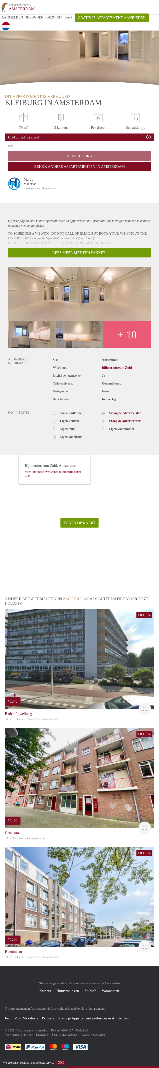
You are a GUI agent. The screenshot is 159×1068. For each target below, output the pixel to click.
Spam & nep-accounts (64, 1034)
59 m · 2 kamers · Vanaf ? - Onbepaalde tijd (31, 957)
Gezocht (54, 17)
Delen (144, 615)
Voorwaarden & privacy (19, 1034)
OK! (61, 1062)
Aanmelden (12, 17)
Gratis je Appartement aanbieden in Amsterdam (93, 1018)
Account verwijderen (93, 1034)
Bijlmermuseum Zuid (117, 367)
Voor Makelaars (26, 1018)
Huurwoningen (68, 991)
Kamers (45, 991)
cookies (24, 1062)
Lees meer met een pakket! (80, 253)
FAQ (68, 17)
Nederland (82, 1030)
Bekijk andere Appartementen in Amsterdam (79, 166)
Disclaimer (42, 1034)
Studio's (90, 991)
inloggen (34, 17)
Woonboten (110, 991)
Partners (48, 1018)
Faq (8, 1018)
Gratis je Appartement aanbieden (112, 18)
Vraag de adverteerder (125, 413)
